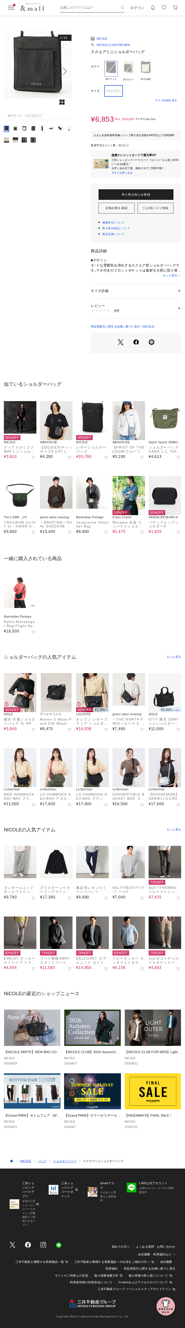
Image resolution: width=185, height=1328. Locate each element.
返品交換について (113, 234)
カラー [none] (95, 66)
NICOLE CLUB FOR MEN (113, 45)
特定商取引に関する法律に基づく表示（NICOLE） (124, 326)
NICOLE (102, 38)
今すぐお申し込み (122, 172)
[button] (38, 71)
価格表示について (113, 222)
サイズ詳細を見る (166, 100)
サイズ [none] (95, 91)
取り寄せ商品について (116, 228)
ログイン (137, 7)
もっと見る (170, 275)
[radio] (111, 71)
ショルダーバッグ (64, 1161)
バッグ (42, 1161)
